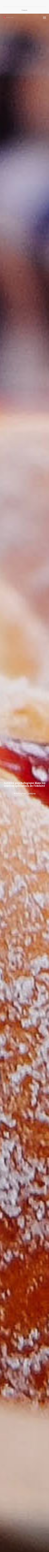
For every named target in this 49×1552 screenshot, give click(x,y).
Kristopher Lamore (25, 793)
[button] (44, 17)
